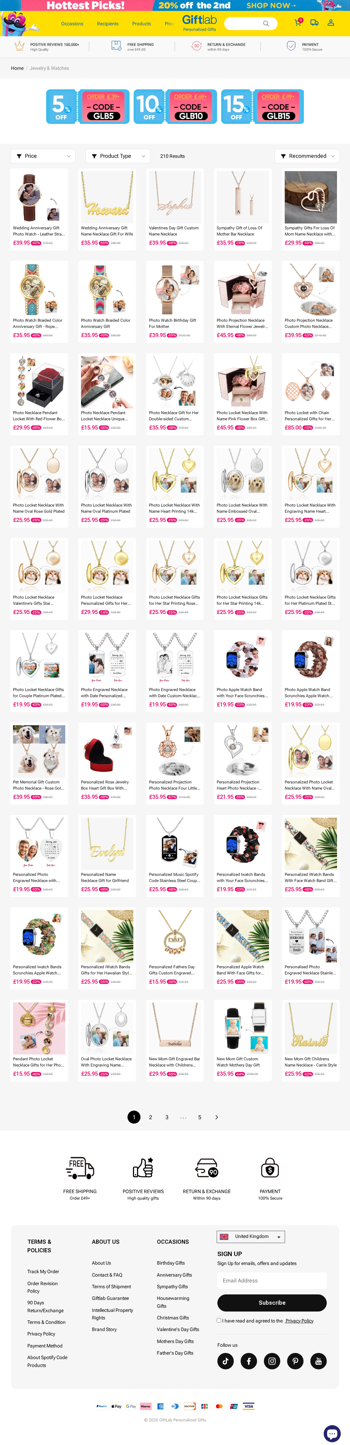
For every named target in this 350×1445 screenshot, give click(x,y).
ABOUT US (106, 1242)
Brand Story (104, 1329)
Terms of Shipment (111, 1286)
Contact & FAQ (107, 1275)
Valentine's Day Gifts (178, 1329)
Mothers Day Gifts (175, 1341)
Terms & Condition (46, 1322)
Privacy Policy (41, 1334)
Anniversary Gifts (174, 1275)
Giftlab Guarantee (110, 1298)
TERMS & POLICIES (39, 1246)
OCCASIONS (173, 1242)
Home (17, 68)
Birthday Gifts (171, 1263)
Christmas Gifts (173, 1317)
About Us (101, 1263)
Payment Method (45, 1345)
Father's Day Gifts (175, 1353)
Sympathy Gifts (172, 1286)
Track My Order (43, 1271)
